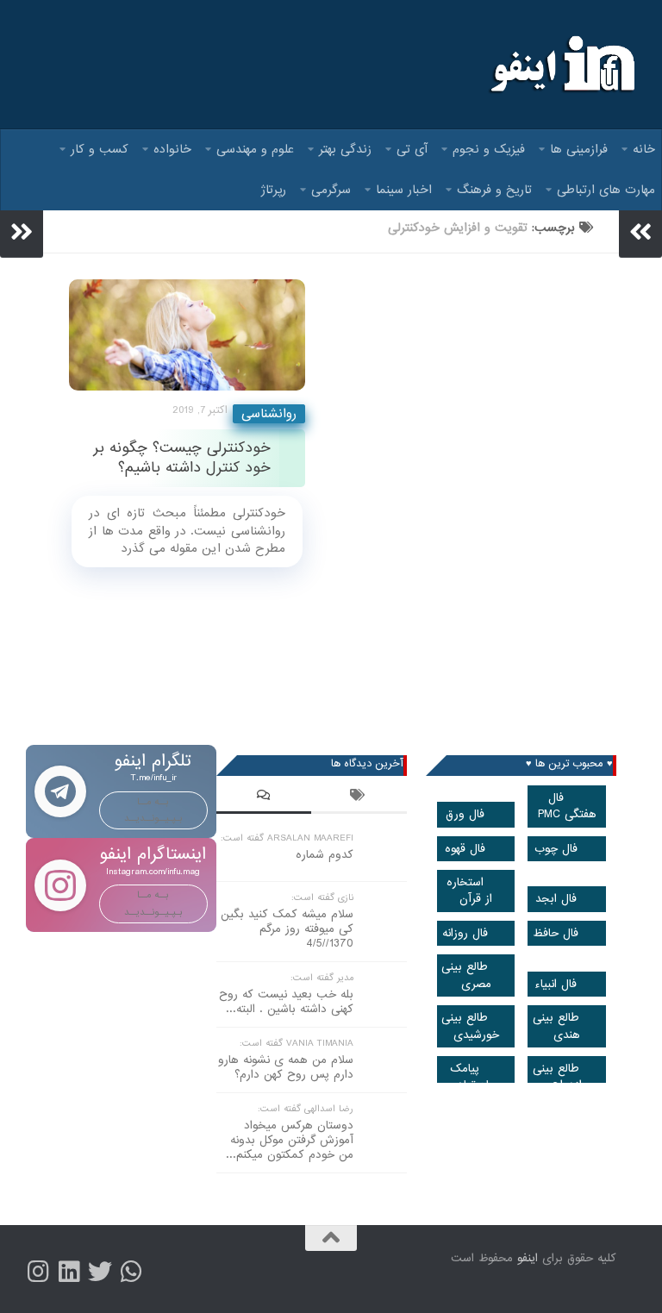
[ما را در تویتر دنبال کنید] (100, 1272)
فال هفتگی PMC (567, 806)
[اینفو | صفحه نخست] (560, 64)
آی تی (412, 149)
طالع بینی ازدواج (558, 1077)
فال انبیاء (555, 984)
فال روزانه (465, 933)
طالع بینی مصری (466, 975)
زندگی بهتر (345, 149)
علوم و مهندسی (255, 149)
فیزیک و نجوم (489, 149)
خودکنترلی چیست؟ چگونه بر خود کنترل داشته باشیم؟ (182, 457)
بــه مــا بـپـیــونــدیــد (153, 810)
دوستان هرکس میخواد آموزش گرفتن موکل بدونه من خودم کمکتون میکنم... (289, 1140)
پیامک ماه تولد (472, 1077)
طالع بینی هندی (557, 1026)
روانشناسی (269, 413)
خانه (644, 149)
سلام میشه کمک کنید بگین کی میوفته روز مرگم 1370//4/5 (287, 929)
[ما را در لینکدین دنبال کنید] (69, 1272)
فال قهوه (465, 849)
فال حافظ (555, 933)
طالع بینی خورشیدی (470, 1026)
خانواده (172, 149)
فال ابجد (556, 899)
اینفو (527, 1258)
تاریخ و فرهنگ (494, 189)
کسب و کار (99, 149)
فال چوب (556, 849)
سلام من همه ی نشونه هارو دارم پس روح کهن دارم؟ (285, 1067)
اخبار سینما (404, 189)
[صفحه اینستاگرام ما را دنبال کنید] (38, 1272)
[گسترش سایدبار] (21, 232)
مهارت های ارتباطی (606, 189)
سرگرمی (331, 189)
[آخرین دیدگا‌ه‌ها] (263, 797)
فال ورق (465, 814)
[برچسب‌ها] (358, 797)
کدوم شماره (324, 855)
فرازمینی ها (579, 149)
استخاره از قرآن (470, 890)
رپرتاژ (273, 189)
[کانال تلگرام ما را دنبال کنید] (131, 1272)
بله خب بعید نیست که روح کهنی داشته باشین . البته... (286, 1001)
